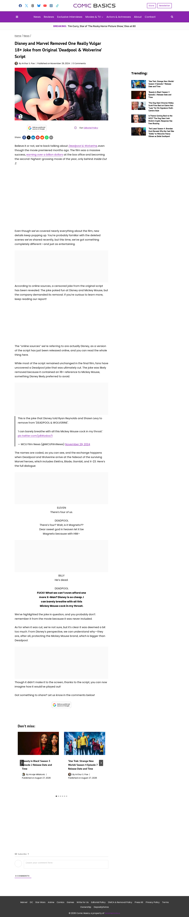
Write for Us (83, 902)
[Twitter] (26, 6)
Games (70, 902)
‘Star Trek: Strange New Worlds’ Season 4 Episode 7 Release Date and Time (83, 764)
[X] (29, 137)
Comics (60, 902)
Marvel (23, 902)
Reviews (49, 17)
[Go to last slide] (22, 763)
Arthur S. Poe (28, 63)
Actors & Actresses (118, 17)
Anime (51, 902)
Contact (150, 17)
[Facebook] (20, 6)
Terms (165, 902)
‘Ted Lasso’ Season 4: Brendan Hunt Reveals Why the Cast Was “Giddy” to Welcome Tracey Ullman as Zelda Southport (161, 132)
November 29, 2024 (77, 444)
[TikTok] (57, 6)
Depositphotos (101, 907)
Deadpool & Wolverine (82, 146)
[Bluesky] (39, 6)
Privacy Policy (153, 902)
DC (31, 902)
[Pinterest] (38, 137)
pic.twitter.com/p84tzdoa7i (35, 436)
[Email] (51, 137)
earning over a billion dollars (44, 154)
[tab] (56, 796)
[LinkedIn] (33, 137)
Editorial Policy (91, 127)
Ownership (85, 907)
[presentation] (38, 743)
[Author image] (16, 63)
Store (151, 5)
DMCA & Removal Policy (120, 902)
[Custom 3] (33, 6)
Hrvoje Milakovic (37, 774)
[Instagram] (51, 6)
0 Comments (79, 63)
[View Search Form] (172, 17)
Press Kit (139, 902)
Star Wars (40, 902)
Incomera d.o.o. (112, 913)
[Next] (101, 763)
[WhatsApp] (47, 137)
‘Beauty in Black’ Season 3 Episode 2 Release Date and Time (37, 764)
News (37, 17)
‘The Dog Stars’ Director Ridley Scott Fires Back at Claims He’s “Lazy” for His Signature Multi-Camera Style (160, 107)
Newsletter (164, 5)
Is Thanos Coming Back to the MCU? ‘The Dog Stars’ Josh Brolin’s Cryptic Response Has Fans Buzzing (160, 119)
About (138, 17)
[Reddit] (42, 137)
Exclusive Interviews (69, 17)
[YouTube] (45, 6)
